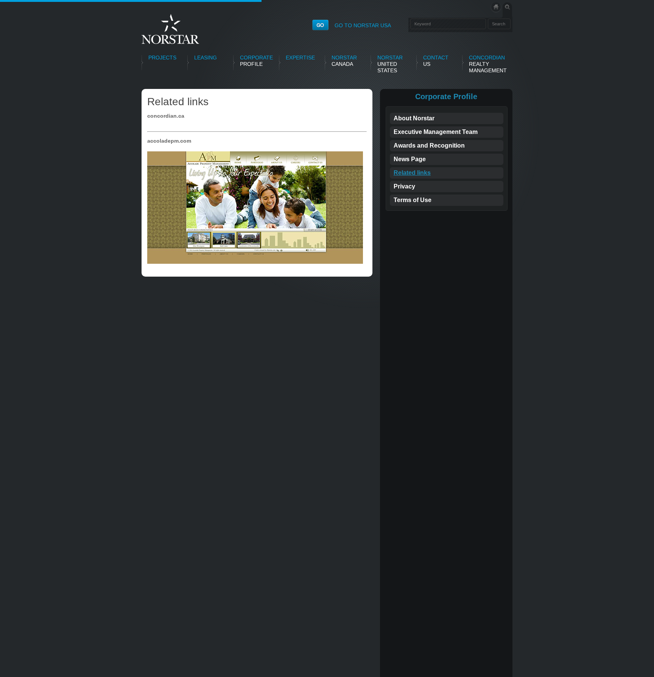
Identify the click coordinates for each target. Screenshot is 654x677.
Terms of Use (412, 200)
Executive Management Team (436, 132)
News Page (410, 159)
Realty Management (488, 63)
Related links (412, 173)
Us (435, 60)
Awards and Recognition (429, 145)
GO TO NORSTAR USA (363, 25)
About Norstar (414, 118)
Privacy (404, 186)
